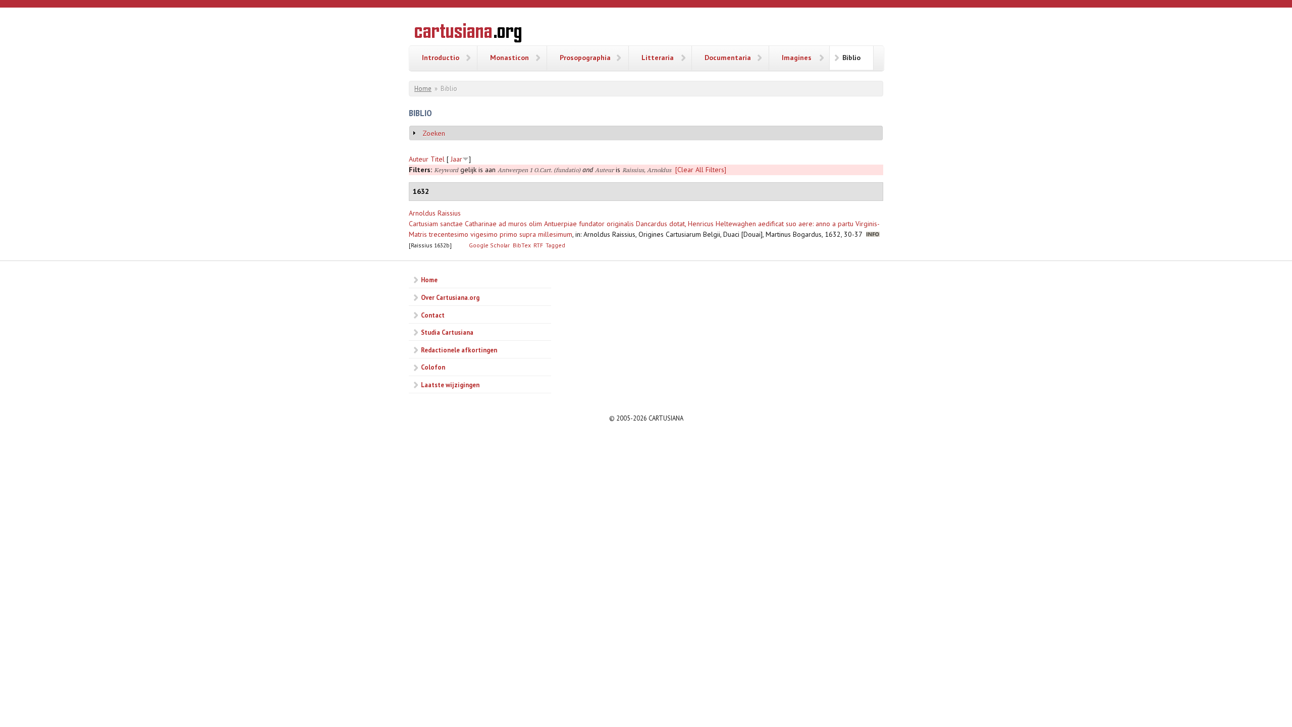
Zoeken (433, 133)
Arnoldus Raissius (435, 213)
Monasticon (509, 57)
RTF (538, 245)
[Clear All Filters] (700, 169)
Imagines (797, 57)
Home (423, 88)
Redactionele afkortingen (459, 350)
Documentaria (728, 57)
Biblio (851, 57)
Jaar (456, 159)
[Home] (468, 34)
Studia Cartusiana (447, 332)
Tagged (555, 245)
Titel (437, 159)
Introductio (440, 57)
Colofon (433, 367)
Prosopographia (585, 57)
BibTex (522, 245)
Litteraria (657, 57)
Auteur (418, 159)
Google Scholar (489, 245)
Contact (433, 315)
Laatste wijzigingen (450, 385)
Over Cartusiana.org (450, 297)
